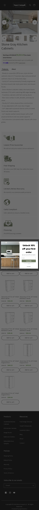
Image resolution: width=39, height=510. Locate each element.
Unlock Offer (29, 261)
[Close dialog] (37, 242)
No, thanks (29, 266)
